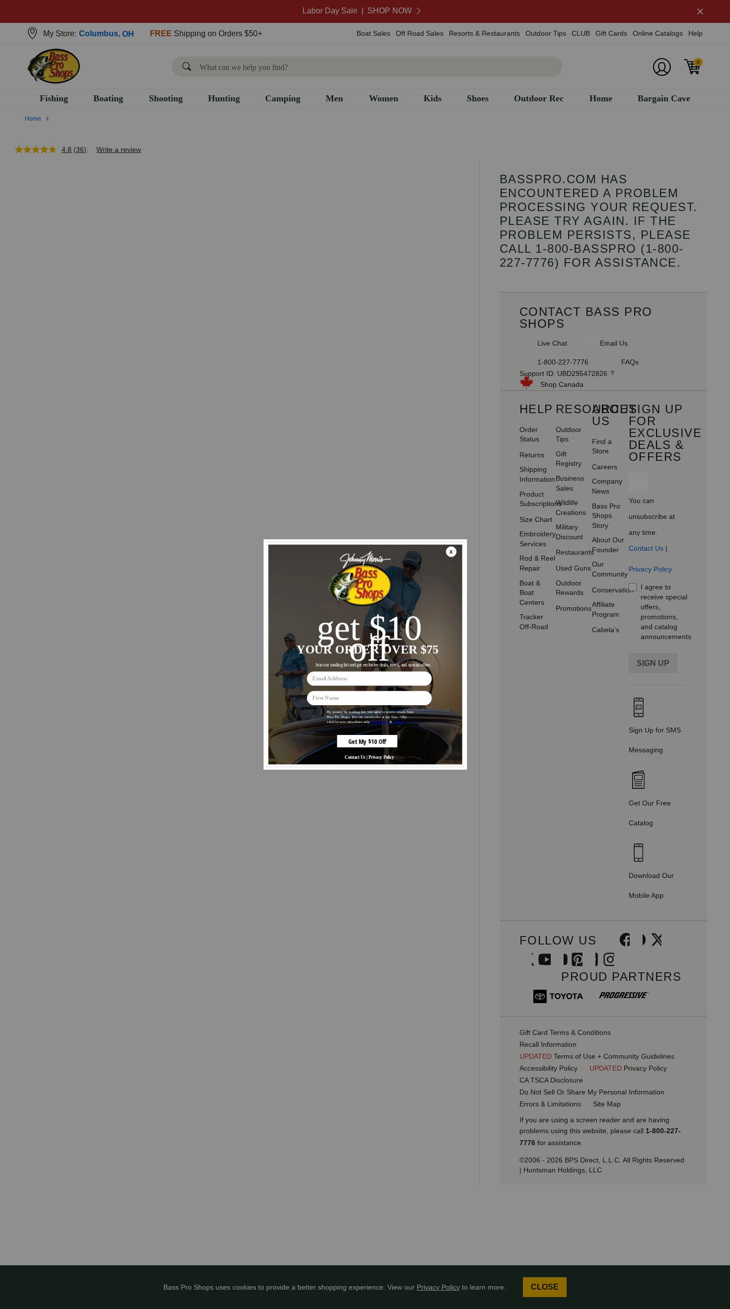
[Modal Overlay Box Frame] (365, 654)
